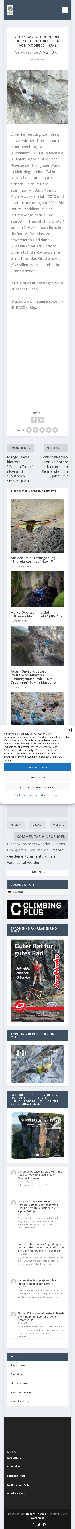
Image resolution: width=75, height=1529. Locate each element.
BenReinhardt (26, 1280)
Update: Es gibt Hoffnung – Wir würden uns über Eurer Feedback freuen (40, 1175)
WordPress (37, 1518)
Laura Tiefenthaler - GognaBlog (38, 1244)
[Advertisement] (37, 351)
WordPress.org (20, 1401)
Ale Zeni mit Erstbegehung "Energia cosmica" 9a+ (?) (33, 560)
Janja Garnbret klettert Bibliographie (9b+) (38, 1282)
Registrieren (18, 1365)
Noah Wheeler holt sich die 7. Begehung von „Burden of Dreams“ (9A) (41, 1317)
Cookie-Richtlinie (23, 795)
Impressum (54, 795)
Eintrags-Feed (19, 1383)
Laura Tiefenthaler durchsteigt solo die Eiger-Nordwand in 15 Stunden (41, 1249)
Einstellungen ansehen (37, 787)
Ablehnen (37, 777)
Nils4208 (23, 1201)
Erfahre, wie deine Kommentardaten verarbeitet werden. (35, 856)
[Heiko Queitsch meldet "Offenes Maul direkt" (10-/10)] (37, 589)
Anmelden (17, 1374)
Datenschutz (40, 795)
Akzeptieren (37, 767)
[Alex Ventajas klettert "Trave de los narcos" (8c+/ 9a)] (37, 711)
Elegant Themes (36, 1513)
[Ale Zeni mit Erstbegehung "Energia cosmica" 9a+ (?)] (37, 526)
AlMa (43, 52)
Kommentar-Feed (22, 1392)
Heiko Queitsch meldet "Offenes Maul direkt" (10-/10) (36, 614)
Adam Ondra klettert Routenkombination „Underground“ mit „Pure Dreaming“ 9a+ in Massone (33, 677)
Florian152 (24, 1313)
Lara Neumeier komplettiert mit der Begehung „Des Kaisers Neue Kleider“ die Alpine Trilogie (38, 1206)
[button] (69, 730)
